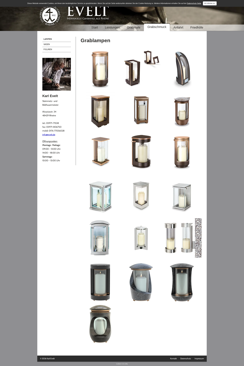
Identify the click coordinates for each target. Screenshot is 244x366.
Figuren (47, 49)
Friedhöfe (196, 27)
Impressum (199, 358)
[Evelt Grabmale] (122, 15)
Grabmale (133, 27)
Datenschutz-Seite (194, 3)
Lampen (47, 39)
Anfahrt (178, 27)
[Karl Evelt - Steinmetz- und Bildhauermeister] (56, 74)
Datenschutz (185, 358)
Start (94, 27)
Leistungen (112, 27)
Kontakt (173, 358)
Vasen (46, 44)
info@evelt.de (48, 134)
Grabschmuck (156, 27)
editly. (126, 364)
